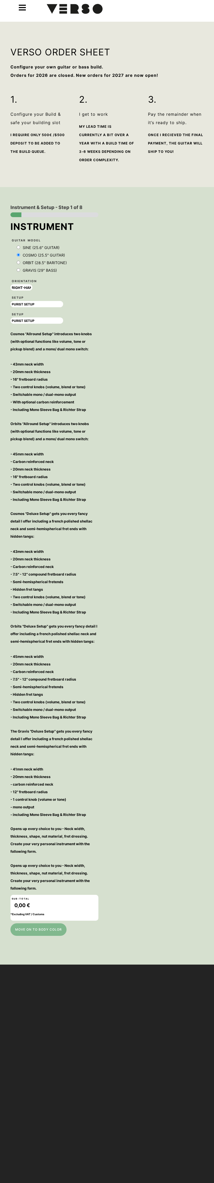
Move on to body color (38, 929)
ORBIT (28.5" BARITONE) (45, 262)
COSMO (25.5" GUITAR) (44, 255)
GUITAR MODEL (26, 240)
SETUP (18, 297)
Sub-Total (20, 898)
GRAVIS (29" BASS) (40, 270)
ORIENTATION (24, 281)
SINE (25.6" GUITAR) (41, 247)
